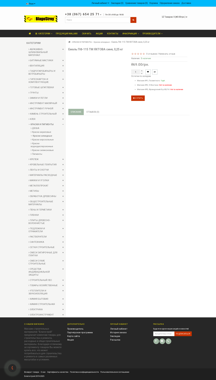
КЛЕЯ (32, 119)
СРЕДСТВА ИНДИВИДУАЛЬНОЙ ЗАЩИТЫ (39, 272)
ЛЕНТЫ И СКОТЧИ (39, 170)
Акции (99, 33)
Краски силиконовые (42, 150)
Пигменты (36, 154)
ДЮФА (35, 128)
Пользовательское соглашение (114, 372)
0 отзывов (151, 54)
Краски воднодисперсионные (42, 145)
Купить (139, 98)
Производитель (75, 329)
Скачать (86, 33)
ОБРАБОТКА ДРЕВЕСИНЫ (42, 196)
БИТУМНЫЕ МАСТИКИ (41, 60)
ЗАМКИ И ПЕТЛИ (38, 98)
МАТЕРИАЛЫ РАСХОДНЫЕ (43, 175)
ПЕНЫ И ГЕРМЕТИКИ (40, 209)
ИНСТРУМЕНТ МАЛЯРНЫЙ (43, 103)
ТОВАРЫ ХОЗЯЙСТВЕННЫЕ (43, 285)
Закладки (115, 336)
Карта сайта (73, 336)
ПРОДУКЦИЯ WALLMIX (67, 33)
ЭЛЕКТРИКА (36, 309)
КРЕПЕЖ (33, 159)
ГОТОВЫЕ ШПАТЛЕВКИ (41, 87)
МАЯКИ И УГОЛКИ (39, 180)
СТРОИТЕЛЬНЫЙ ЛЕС (40, 280)
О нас (43, 372)
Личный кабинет (118, 329)
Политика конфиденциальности (84, 372)
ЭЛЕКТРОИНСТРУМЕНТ (41, 314)
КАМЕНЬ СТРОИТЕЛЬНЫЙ (43, 113)
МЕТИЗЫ (34, 191)
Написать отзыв (167, 54)
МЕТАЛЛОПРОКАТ (38, 185)
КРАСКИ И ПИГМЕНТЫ (42, 124)
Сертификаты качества (57, 372)
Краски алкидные (42, 135)
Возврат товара (31, 372)
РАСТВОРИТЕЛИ (38, 236)
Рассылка (115, 340)
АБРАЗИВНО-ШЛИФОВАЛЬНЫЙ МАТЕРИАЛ (38, 52)
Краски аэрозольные (42, 139)
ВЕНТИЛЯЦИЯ (36, 65)
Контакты (112, 33)
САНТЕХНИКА (36, 242)
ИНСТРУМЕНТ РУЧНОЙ (41, 108)
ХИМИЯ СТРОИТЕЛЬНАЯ (42, 304)
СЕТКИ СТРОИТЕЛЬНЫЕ (42, 247)
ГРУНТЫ (33, 92)
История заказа (118, 332)
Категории (43, 33)
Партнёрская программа (80, 332)
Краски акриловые (41, 132)
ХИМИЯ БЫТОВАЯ (38, 299)
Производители (151, 33)
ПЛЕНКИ (34, 215)
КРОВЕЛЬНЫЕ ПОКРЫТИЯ (43, 164)
